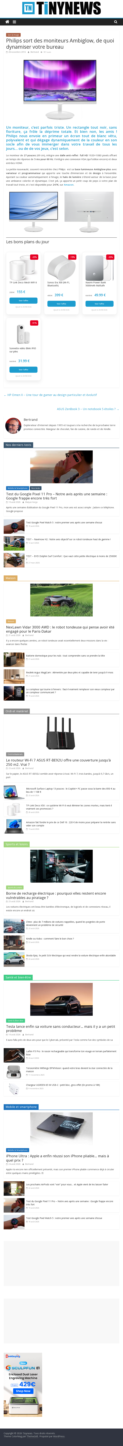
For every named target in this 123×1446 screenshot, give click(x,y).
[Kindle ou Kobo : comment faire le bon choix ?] (14, 937)
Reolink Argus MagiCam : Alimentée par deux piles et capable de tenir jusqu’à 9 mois (69, 672)
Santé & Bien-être (15, 1020)
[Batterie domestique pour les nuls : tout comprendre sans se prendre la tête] (14, 654)
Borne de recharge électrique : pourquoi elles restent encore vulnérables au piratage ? (56, 895)
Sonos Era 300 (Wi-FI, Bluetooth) (58, 284)
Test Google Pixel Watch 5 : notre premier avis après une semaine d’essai (64, 522)
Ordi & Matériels (15, 754)
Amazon (69, 184)
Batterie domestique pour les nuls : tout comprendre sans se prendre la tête (65, 655)
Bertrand (35, 52)
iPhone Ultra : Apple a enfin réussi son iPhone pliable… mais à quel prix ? (57, 1157)
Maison (11, 621)
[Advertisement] (61, 1263)
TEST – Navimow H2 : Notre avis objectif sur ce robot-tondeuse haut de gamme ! (68, 539)
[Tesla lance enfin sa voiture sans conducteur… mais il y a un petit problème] (61, 984)
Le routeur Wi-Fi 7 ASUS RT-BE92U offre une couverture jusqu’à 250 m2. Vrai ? (58, 762)
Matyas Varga (31, 502)
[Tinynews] (7, 21)
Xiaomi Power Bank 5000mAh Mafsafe (96, 284)
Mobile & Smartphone (18, 488)
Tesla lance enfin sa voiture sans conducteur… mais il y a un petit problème (60, 1028)
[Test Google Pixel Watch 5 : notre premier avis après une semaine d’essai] (14, 521)
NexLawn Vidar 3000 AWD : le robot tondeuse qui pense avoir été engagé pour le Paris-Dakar (60, 629)
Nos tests (35, 488)
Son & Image (13, 34)
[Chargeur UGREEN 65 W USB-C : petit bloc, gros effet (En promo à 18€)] (14, 1083)
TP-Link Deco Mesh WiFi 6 (23, 282)
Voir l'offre (23, 300)
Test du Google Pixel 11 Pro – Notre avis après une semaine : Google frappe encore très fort (56, 495)
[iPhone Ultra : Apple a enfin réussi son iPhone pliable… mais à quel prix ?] (61, 1114)
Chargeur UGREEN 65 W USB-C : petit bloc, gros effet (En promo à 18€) (63, 1084)
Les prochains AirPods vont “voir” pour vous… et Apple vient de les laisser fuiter (67, 1184)
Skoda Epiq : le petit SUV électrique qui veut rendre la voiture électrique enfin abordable (71, 955)
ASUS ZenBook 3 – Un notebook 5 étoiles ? (88, 409)
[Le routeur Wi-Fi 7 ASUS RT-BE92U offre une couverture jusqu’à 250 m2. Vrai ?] (61, 718)
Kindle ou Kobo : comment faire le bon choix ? (50, 938)
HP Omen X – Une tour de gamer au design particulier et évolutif (50, 395)
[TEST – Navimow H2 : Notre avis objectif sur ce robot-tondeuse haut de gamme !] (14, 537)
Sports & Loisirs (15, 887)
